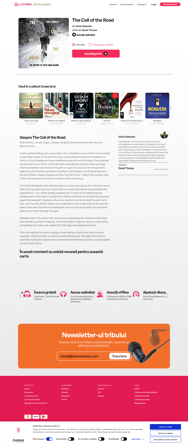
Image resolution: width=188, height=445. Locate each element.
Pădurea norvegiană (56, 120)
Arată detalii (135, 439)
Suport (27, 389)
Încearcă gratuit (170, 4)
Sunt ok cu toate (165, 427)
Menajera (157, 120)
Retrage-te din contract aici (35, 403)
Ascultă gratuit (93, 53)
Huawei (101, 396)
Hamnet (106, 120)
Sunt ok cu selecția (165, 433)
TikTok (64, 399)
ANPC (137, 389)
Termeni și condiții (142, 399)
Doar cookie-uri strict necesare (165, 440)
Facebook (65, 389)
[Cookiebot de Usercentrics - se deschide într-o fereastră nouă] (18, 440)
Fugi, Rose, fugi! (31, 120)
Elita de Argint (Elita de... (81, 120)
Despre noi (28, 392)
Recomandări (126, 4)
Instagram (65, 396)
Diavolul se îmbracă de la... (132, 120)
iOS (99, 392)
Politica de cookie (142, 396)
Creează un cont (31, 396)
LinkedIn (64, 392)
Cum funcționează (32, 399)
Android (101, 389)
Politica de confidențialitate (146, 392)
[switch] (71, 439)
